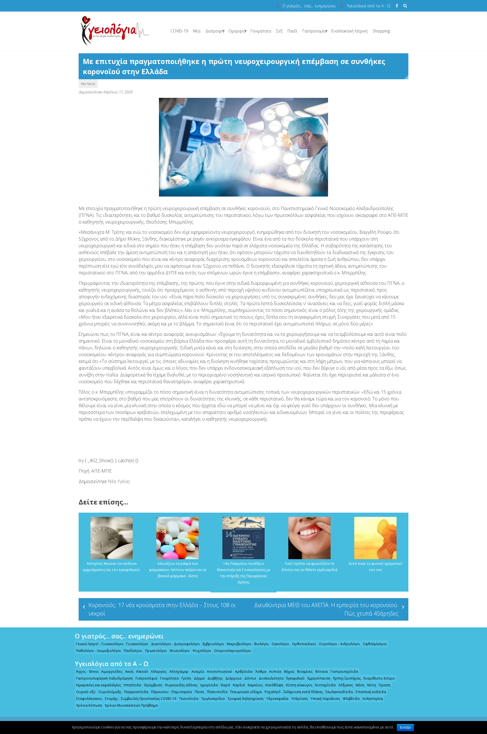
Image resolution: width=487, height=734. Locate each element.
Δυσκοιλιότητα (271, 678)
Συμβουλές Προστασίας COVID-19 (148, 698)
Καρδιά (239, 685)
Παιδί (292, 31)
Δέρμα (199, 678)
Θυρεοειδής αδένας (181, 685)
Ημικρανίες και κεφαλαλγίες (98, 685)
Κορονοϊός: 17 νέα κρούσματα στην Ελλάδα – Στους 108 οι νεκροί (162, 609)
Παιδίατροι (133, 650)
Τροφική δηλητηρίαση (245, 698)
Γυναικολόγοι (112, 644)
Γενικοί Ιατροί (87, 644)
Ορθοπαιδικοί (304, 644)
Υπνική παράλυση (325, 698)
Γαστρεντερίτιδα (344, 671)
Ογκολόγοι (280, 644)
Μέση (360, 685)
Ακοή (129, 671)
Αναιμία (197, 671)
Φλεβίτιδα (351, 698)
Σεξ (279, 31)
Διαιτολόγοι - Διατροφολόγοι (175, 644)
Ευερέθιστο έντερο (379, 678)
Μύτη (371, 685)
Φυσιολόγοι (180, 650)
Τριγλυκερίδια (213, 698)
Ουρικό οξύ (86, 691)
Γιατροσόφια (146, 678)
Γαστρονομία (314, 31)
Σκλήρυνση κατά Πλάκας (303, 691)
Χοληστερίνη (372, 698)
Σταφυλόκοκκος (89, 698)
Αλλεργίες (159, 671)
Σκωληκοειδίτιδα (339, 691)
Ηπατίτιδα (132, 685)
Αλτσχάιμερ (179, 671)
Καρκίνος (255, 685)
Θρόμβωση (153, 685)
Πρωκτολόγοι (156, 650)
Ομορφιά (237, 31)
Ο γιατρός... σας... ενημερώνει (309, 5)
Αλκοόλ (142, 671)
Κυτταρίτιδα (325, 685)
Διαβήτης (215, 678)
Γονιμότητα (261, 31)
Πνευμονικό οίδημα (246, 691)
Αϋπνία (275, 671)
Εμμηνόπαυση (318, 678)
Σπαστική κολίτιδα (371, 691)
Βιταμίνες (305, 671)
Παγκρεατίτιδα (136, 691)
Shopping (381, 31)
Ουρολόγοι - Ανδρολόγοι (339, 644)
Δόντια (250, 678)
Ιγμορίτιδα (209, 685)
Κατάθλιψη (274, 685)
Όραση (384, 685)
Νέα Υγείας (88, 83)
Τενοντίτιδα (188, 698)
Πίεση (199, 691)
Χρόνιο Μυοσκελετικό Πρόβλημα (131, 705)
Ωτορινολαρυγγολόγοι (232, 650)
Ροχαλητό (273, 691)
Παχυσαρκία (181, 691)
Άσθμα (260, 671)
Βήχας (289, 671)
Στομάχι (111, 698)
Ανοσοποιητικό (219, 671)
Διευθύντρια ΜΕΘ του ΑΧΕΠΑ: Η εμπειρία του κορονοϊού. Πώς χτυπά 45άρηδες (326, 609)
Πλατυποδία (217, 691)
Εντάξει (405, 727)
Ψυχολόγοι (201, 650)
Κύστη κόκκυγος (299, 685)
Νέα (196, 31)
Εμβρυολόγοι (213, 644)
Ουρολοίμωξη (109, 691)
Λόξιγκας (345, 685)
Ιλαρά (225, 685)
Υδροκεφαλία (277, 698)
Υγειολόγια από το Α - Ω (368, 5)
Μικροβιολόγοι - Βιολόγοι (248, 644)
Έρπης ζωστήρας (347, 678)
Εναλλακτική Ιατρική (349, 31)
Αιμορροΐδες (111, 671)
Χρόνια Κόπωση (89, 705)
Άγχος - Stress (87, 671)
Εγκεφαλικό (295, 678)
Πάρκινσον (160, 691)
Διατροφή (214, 31)
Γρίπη (186, 678)
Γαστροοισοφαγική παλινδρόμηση (104, 678)
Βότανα (321, 671)
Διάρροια (233, 678)
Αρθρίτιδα (244, 671)
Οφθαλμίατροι (375, 644)
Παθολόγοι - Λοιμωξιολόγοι (98, 650)
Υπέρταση (299, 698)
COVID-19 (179, 31)
